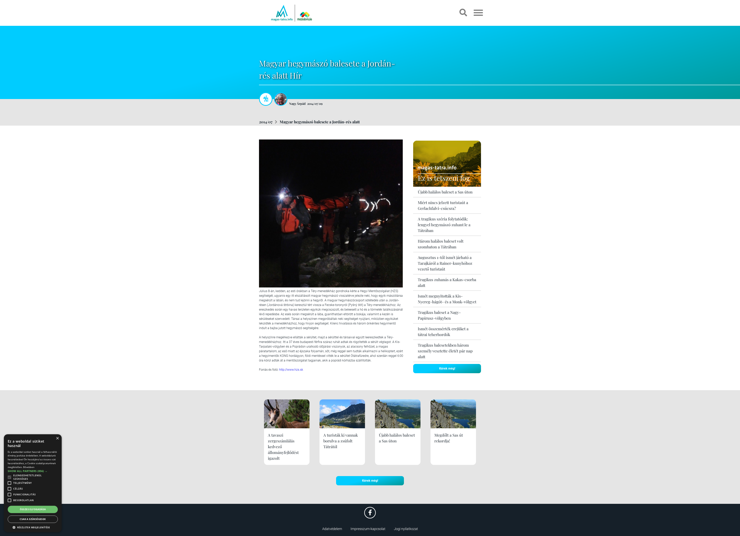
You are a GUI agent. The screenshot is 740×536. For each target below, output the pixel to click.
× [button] (57, 438)
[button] (33, 526)
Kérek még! (447, 368)
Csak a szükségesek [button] (33, 519)
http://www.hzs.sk (291, 369)
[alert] (33, 483)
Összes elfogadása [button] (33, 509)
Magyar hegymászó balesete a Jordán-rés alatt (320, 121)
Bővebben (28, 467)
